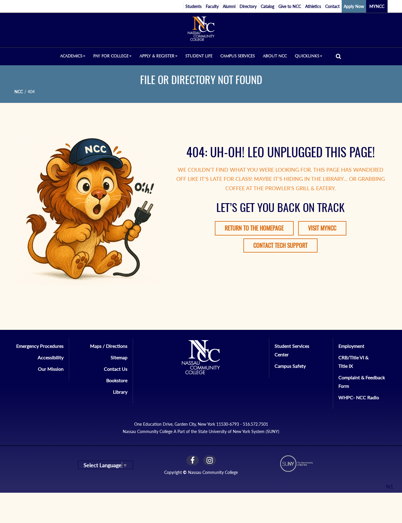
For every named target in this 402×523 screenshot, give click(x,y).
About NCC (275, 56)
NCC (18, 91)
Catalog (267, 6)
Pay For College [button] (111, 56)
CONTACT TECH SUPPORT (280, 245)
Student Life (198, 56)
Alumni (229, 6)
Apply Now (354, 6)
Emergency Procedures (40, 346)
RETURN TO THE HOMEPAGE (254, 228)
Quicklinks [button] (307, 56)
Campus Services (237, 56)
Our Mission (51, 369)
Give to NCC (289, 6)
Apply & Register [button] (157, 56)
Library (120, 392)
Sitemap (119, 357)
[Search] (338, 56)
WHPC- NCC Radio (358, 397)
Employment (351, 346)
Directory (248, 6)
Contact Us (115, 369)
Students (193, 6)
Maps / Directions (108, 346)
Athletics (313, 6)
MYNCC (377, 6)
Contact (332, 6)
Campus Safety (290, 366)
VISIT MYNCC (322, 228)
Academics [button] (71, 56)
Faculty (212, 6)
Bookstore (116, 380)
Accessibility (51, 357)
